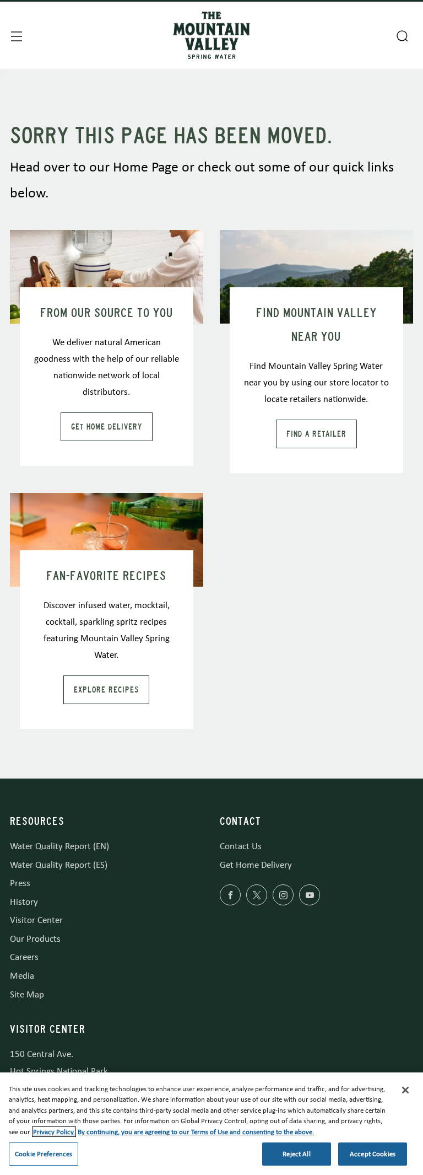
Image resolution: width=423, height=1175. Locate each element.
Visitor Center (36, 920)
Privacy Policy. (54, 1132)
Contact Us (241, 846)
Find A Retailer (316, 434)
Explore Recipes (106, 690)
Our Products (35, 939)
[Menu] (15, 35)
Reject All (296, 1154)
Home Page (145, 166)
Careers (24, 957)
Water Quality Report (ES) (58, 865)
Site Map (27, 994)
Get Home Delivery (106, 427)
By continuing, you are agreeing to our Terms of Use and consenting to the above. (196, 1132)
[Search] (400, 34)
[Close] (405, 1090)
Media (22, 975)
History (24, 902)
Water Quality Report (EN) (59, 846)
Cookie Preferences (43, 1154)
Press (20, 883)
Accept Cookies (372, 1154)
